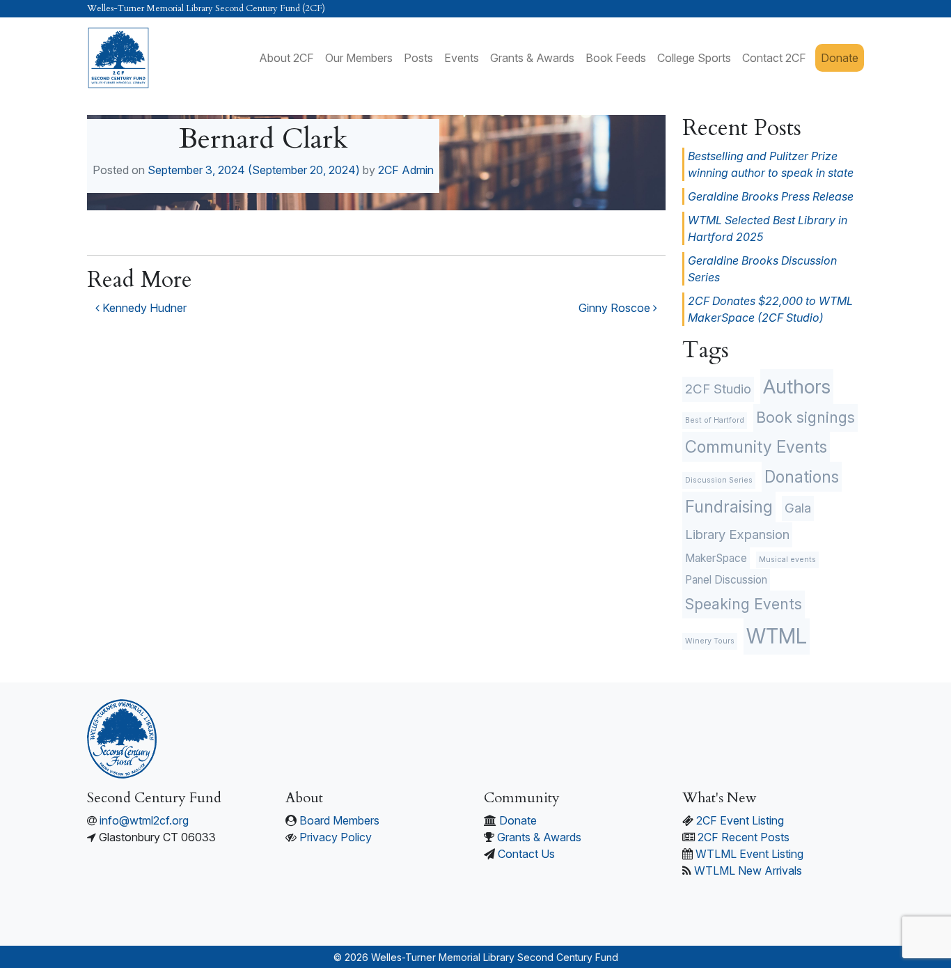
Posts (418, 58)
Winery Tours (709, 641)
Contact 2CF (774, 58)
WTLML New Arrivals (748, 870)
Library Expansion (737, 534)
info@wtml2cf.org (144, 820)
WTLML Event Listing (749, 854)
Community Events (756, 447)
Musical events (787, 559)
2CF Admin (406, 170)
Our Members (359, 58)
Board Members (339, 820)
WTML (776, 636)
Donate (839, 58)
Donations (801, 477)
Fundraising (729, 507)
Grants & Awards (532, 58)
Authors (797, 386)
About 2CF (286, 58)
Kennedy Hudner (143, 308)
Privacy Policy (335, 837)
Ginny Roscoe (616, 308)
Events (461, 58)
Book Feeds (615, 58)
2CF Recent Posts (743, 837)
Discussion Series (719, 480)
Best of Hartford (714, 420)
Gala (798, 508)
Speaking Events (743, 604)
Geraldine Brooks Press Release (771, 196)
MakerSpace (716, 558)
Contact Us (526, 854)
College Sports (694, 58)
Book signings (805, 417)
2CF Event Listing (740, 820)
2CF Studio (718, 389)
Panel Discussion (726, 579)
